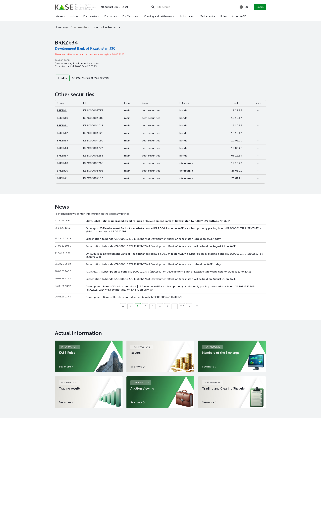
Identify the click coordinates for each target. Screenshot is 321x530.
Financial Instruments (106, 27)
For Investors (91, 16)
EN (246, 7)
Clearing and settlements (159, 16)
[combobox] (243, 7)
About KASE (238, 16)
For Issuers (110, 16)
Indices (74, 16)
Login (260, 7)
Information (187, 16)
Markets (60, 16)
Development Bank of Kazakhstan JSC (85, 48)
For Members (130, 16)
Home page (62, 27)
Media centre (207, 16)
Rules (223, 16)
